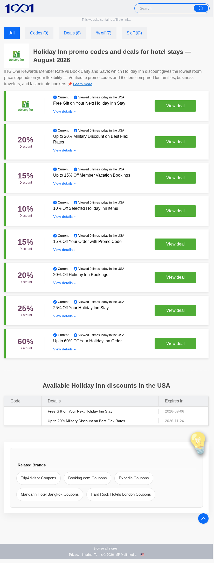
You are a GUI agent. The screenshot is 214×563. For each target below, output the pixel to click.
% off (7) (103, 33)
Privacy (74, 555)
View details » (64, 111)
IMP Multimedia (125, 555)
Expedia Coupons (134, 478)
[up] (203, 518)
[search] (201, 8)
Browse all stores (105, 548)
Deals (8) (72, 33)
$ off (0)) (134, 33)
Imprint (87, 555)
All (12, 33)
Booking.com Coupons (87, 478)
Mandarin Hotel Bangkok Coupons (50, 494)
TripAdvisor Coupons (38, 478)
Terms (98, 555)
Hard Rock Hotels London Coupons (121, 494)
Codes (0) (39, 33)
